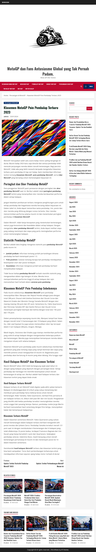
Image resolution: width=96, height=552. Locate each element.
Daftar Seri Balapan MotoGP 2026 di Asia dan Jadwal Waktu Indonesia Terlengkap (80, 173)
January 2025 (73, 257)
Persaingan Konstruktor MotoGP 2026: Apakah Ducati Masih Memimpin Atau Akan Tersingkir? (53, 498)
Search (71, 103)
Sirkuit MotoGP (51, 84)
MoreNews (55, 550)
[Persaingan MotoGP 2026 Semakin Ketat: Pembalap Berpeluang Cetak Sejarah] (13, 486)
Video (91, 86)
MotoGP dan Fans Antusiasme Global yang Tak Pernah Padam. (48, 71)
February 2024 (74, 308)
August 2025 (73, 234)
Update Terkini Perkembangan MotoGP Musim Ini (50, 463)
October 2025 (73, 225)
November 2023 (74, 322)
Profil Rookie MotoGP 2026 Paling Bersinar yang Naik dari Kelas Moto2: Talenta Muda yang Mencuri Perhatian (59, 536)
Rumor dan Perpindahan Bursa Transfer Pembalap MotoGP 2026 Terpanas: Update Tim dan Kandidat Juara (14, 536)
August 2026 (73, 202)
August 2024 (73, 280)
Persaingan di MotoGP (66, 84)
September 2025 (74, 230)
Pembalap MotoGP (38, 84)
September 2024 (74, 276)
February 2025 (74, 253)
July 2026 (72, 207)
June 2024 (72, 289)
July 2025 (72, 239)
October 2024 (73, 271)
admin (6, 116)
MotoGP (20, 89)
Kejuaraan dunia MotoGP (9, 84)
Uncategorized (74, 372)
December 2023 (74, 317)
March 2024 (73, 303)
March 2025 (73, 248)
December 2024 (74, 262)
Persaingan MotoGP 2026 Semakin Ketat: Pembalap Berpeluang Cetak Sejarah (12, 497)
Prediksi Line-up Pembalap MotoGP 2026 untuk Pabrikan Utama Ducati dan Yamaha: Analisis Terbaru (80, 162)
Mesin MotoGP (24, 84)
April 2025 (72, 244)
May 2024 (72, 294)
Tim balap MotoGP (9, 89)
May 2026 (72, 216)
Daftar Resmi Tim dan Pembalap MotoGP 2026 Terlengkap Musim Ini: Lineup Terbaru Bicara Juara (79, 138)
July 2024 (72, 285)
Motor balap (30, 89)
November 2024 (74, 267)
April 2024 (72, 299)
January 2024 (73, 312)
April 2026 (72, 221)
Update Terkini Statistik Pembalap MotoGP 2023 (16, 463)
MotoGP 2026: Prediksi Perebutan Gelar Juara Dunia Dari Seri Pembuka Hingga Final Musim (32, 498)
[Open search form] (81, 86)
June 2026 (72, 211)
